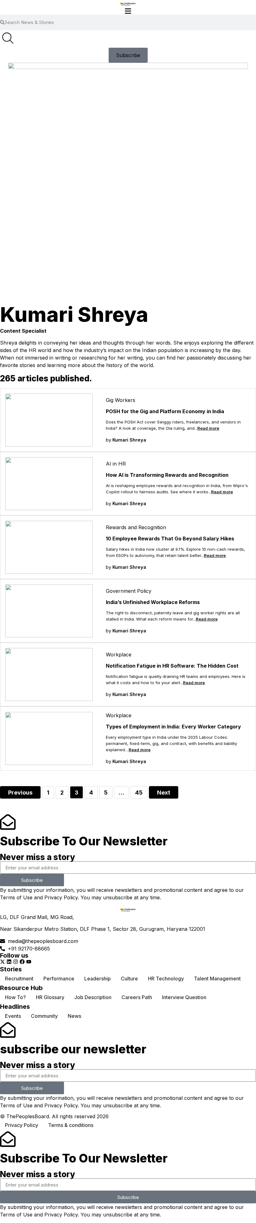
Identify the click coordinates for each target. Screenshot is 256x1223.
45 (141, 791)
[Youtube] (28, 961)
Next (163, 792)
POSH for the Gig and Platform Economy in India (165, 411)
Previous (20, 792)
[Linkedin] (9, 961)
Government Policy (128, 591)
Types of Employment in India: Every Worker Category (173, 726)
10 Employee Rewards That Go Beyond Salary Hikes (170, 538)
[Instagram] (15, 961)
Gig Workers (120, 400)
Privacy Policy (61, 897)
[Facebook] (22, 961)
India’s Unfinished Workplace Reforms (153, 602)
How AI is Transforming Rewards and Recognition (167, 475)
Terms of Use (16, 897)
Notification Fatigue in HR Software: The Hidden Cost (172, 666)
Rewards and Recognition (136, 527)
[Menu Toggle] (128, 11)
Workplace (118, 654)
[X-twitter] (2, 961)
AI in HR (116, 464)
